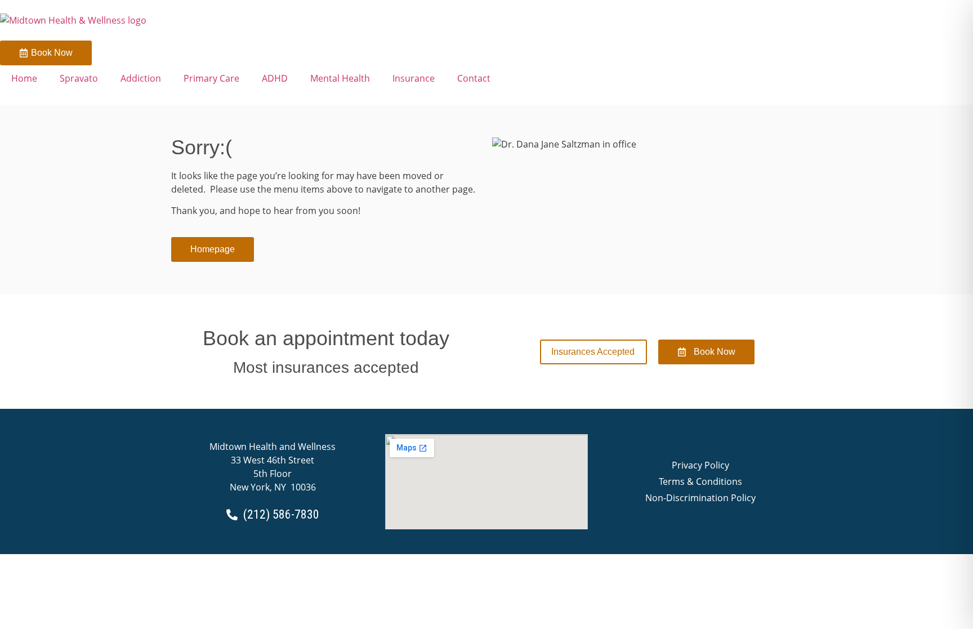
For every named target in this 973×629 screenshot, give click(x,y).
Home (24, 78)
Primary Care (211, 78)
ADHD (275, 78)
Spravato (79, 78)
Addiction (140, 78)
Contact (473, 78)
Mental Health (340, 78)
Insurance (413, 78)
